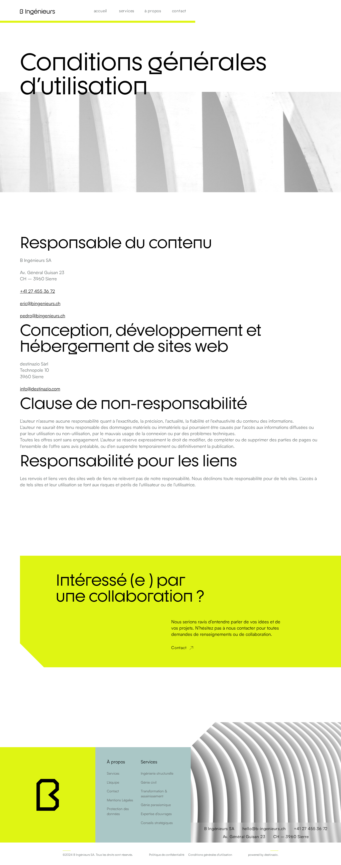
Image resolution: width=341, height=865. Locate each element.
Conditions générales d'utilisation (210, 855)
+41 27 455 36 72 (37, 291)
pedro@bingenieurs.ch (42, 315)
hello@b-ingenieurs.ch (264, 829)
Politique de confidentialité (166, 855)
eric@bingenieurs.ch (40, 303)
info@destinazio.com (40, 388)
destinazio (271, 855)
